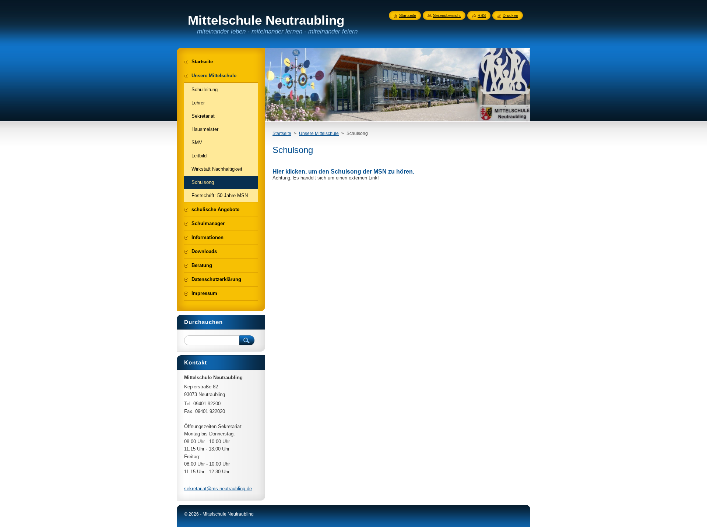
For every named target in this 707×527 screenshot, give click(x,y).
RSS (482, 15)
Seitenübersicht (447, 15)
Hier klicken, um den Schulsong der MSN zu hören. (343, 171)
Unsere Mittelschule (319, 133)
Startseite (281, 133)
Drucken (510, 15)
